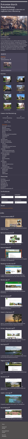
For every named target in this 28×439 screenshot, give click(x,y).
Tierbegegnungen (5, 166)
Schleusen (4, 161)
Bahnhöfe (4, 127)
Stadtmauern (4, 165)
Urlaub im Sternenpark (7, 312)
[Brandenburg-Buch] (20, 116)
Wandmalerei (5, 170)
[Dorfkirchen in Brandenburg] (14, 338)
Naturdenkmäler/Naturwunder (8, 150)
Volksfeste (3, 181)
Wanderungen (4, 280)
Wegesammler (4, 360)
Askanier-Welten (5, 247)
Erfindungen (3, 183)
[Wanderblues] (14, 386)
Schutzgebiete (4, 185)
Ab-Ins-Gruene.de (5, 296)
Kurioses (4, 143)
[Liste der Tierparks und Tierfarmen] (1, 168)
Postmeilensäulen (5, 154)
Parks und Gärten (5, 153)
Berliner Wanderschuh (6, 233)
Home (3, 424)
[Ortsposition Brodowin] (2, 58)
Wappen (4, 172)
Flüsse (3, 138)
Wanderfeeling (4, 407)
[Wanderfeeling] (14, 417)
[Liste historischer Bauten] (1, 140)
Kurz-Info (4, 434)
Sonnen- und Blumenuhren (7, 164)
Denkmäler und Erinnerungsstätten (9, 134)
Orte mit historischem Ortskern (8, 151)
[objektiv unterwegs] (14, 402)
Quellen (3, 157)
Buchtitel (2, 187)
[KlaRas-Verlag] (7, 120)
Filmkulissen (4, 136)
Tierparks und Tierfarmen (7, 168)
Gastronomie (4, 139)
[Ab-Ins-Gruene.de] (14, 306)
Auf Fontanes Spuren (6, 125)
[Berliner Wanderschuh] (14, 242)
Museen (3, 149)
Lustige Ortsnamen (6, 147)
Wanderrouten (5, 169)
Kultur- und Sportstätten (7, 142)
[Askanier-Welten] (14, 257)
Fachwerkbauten (5, 135)
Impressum (4, 426)
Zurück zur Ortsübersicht (6, 70)
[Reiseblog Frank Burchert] (14, 273)
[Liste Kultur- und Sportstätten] (1, 142)
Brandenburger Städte (6, 130)
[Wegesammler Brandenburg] (14, 370)
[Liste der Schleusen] (1, 161)
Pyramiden (4, 155)
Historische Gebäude (6, 140)
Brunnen (4, 132)
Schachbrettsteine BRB (6, 216)
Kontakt (3, 428)
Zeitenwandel (5, 173)
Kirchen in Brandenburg (7, 328)
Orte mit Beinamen (4, 180)
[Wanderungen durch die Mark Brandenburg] (14, 289)
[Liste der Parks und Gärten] (1, 153)
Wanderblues (4, 377)
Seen (3, 160)
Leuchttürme (4, 145)
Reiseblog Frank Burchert (7, 264)
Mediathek (4, 436)
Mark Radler (4, 344)
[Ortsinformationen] (4, 58)
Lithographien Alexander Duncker (9, 146)
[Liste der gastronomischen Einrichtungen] (1, 139)
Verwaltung (3, 179)
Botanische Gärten (6, 128)
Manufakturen (3, 184)
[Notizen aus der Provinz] (14, 354)
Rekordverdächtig (5, 158)
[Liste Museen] (1, 149)
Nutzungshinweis (5, 430)
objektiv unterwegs (5, 393)
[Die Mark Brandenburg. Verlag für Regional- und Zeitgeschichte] (7, 116)
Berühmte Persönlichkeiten (6, 188)
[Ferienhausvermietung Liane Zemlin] (14, 322)
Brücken (4, 131)
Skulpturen (4, 162)
